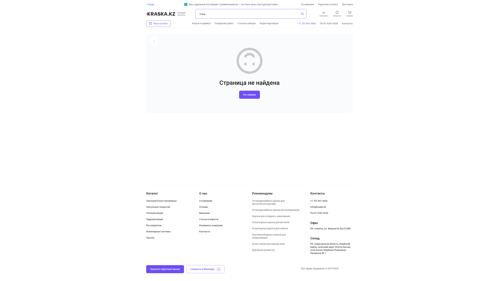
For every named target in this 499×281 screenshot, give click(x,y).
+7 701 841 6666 (318, 200)
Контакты (347, 23)
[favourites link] (337, 12)
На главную (249, 94)
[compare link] (324, 12)
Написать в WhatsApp (202, 269)
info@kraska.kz (318, 207)
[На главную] (160, 15)
